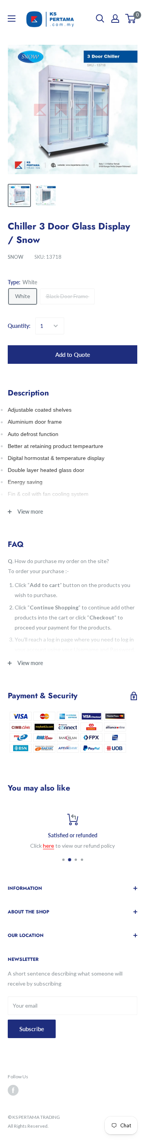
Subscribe (31, 1028)
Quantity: (19, 325)
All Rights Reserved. (28, 1126)
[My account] (115, 18)
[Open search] (100, 18)
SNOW (15, 257)
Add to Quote (72, 354)
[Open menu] (11, 18)
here (48, 845)
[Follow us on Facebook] (13, 1090)
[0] (131, 18)
